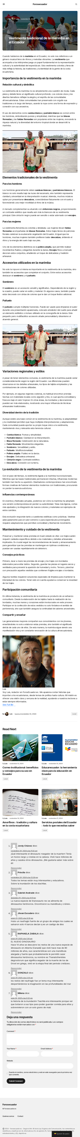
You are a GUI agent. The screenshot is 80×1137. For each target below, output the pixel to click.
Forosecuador (40, 4)
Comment (11, 1031)
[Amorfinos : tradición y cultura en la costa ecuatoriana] (20, 802)
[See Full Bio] (15, 704)
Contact (20, 1116)
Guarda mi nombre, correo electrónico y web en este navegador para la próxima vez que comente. (40, 1073)
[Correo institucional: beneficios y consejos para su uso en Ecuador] (20, 747)
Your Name (11, 1049)
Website (10, 1061)
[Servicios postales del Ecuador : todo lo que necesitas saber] (60, 802)
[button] (3, 4)
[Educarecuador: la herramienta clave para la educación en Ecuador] (60, 747)
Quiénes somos (8, 1116)
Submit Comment (16, 1081)
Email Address (47, 1049)
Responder (16, 868)
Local (74, 714)
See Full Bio (7, 704)
